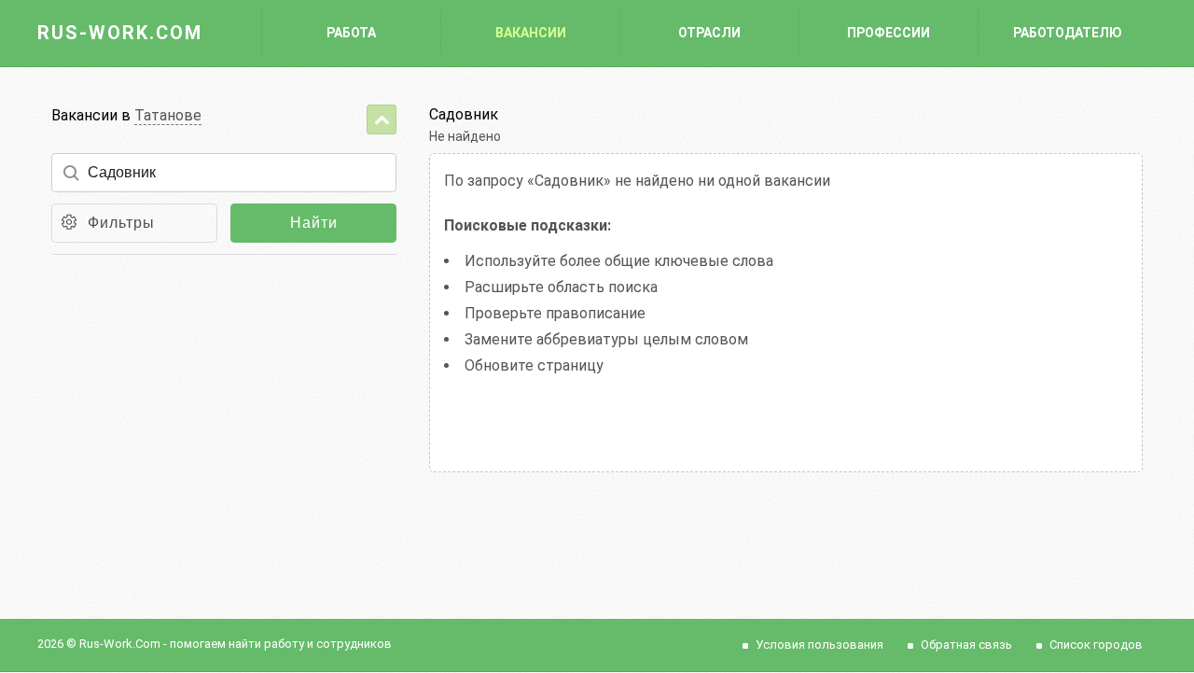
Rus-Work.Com (119, 32)
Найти (314, 223)
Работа (351, 32)
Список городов (1096, 645)
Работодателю (1067, 32)
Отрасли (709, 32)
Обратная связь (966, 645)
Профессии (888, 32)
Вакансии (530, 32)
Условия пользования (819, 645)
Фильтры (121, 223)
